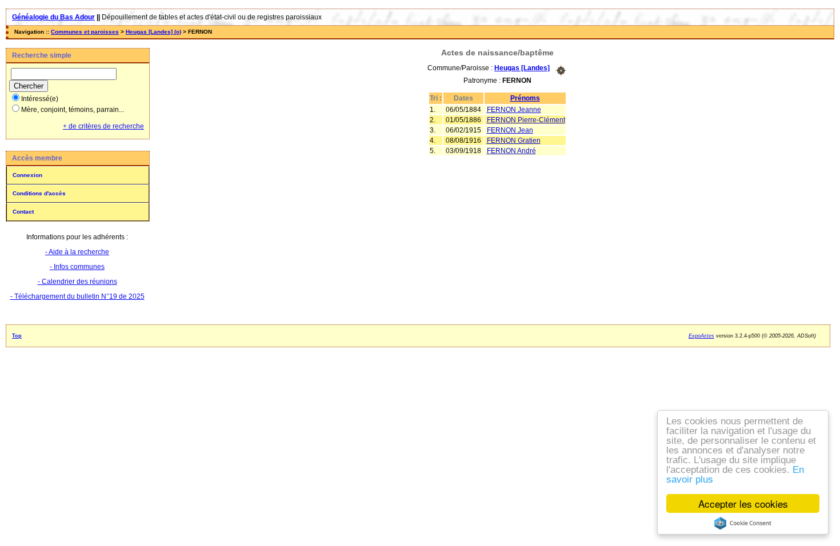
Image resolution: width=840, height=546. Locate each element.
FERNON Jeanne (514, 110)
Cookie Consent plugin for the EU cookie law (742, 523)
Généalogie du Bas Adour (53, 17)
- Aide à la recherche (77, 252)
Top (17, 336)
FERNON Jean (510, 130)
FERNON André (511, 151)
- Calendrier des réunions (77, 282)
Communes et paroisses (85, 32)
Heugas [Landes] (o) (153, 32)
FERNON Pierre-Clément (526, 120)
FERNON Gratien (514, 140)
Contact (23, 211)
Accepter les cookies (743, 503)
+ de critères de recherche (103, 126)
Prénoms (525, 98)
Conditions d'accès (39, 193)
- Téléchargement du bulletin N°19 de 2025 (77, 296)
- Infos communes (77, 267)
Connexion (27, 175)
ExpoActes (701, 336)
